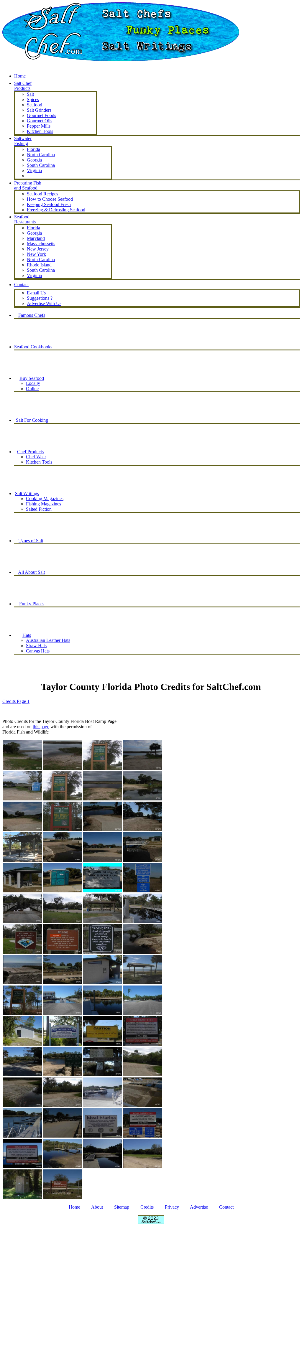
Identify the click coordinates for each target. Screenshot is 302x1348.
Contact (226, 1206)
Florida (33, 149)
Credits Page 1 (15, 701)
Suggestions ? (39, 298)
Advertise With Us (44, 303)
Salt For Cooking (32, 420)
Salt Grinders (39, 110)
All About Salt (31, 572)
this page (41, 726)
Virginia (34, 170)
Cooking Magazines (44, 498)
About (97, 1206)
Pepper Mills (38, 125)
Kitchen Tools (39, 461)
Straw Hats (36, 645)
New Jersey (38, 248)
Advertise (199, 1206)
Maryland (36, 238)
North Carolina (41, 154)
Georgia (34, 159)
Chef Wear (36, 456)
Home (20, 75)
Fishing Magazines (43, 503)
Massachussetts (41, 243)
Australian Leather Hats (48, 640)
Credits (147, 1206)
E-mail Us (36, 292)
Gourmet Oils (39, 120)
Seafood (34, 104)
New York (36, 254)
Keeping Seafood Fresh (49, 204)
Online (32, 388)
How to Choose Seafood (50, 199)
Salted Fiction (39, 509)
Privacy (172, 1206)
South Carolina (41, 165)
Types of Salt (31, 540)
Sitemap (121, 1206)
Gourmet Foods (41, 115)
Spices (33, 99)
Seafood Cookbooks (33, 346)
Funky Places (31, 603)
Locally (33, 383)
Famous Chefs (31, 315)
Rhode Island (39, 264)
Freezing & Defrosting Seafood (56, 209)
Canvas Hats (38, 650)
